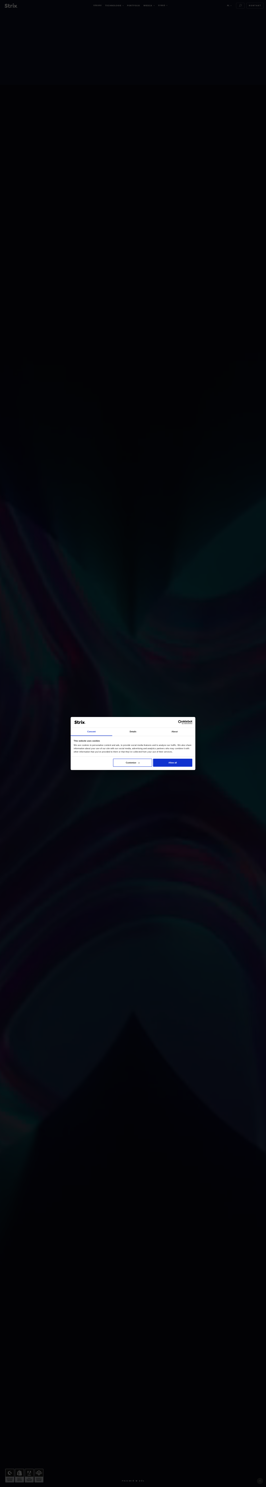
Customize (131, 762)
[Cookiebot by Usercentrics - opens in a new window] (180, 722)
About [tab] (175, 731)
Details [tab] (133, 731)
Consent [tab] (91, 731)
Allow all (172, 762)
